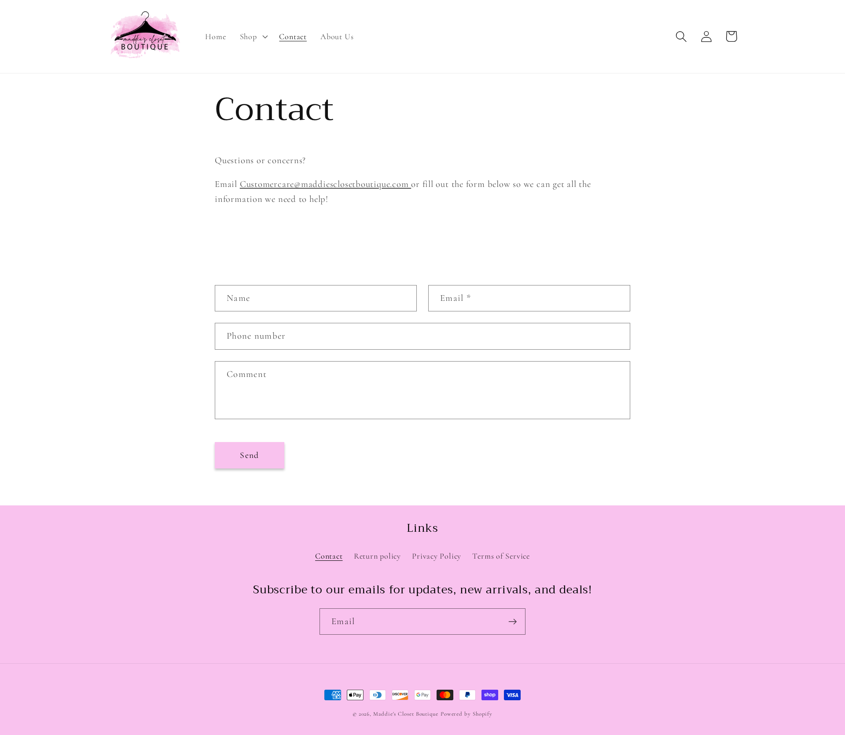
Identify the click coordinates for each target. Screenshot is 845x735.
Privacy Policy (436, 556)
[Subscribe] (512, 621)
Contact (328, 556)
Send (249, 455)
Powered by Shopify (466, 713)
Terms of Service (500, 556)
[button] (252, 36)
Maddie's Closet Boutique (405, 713)
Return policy (377, 556)
